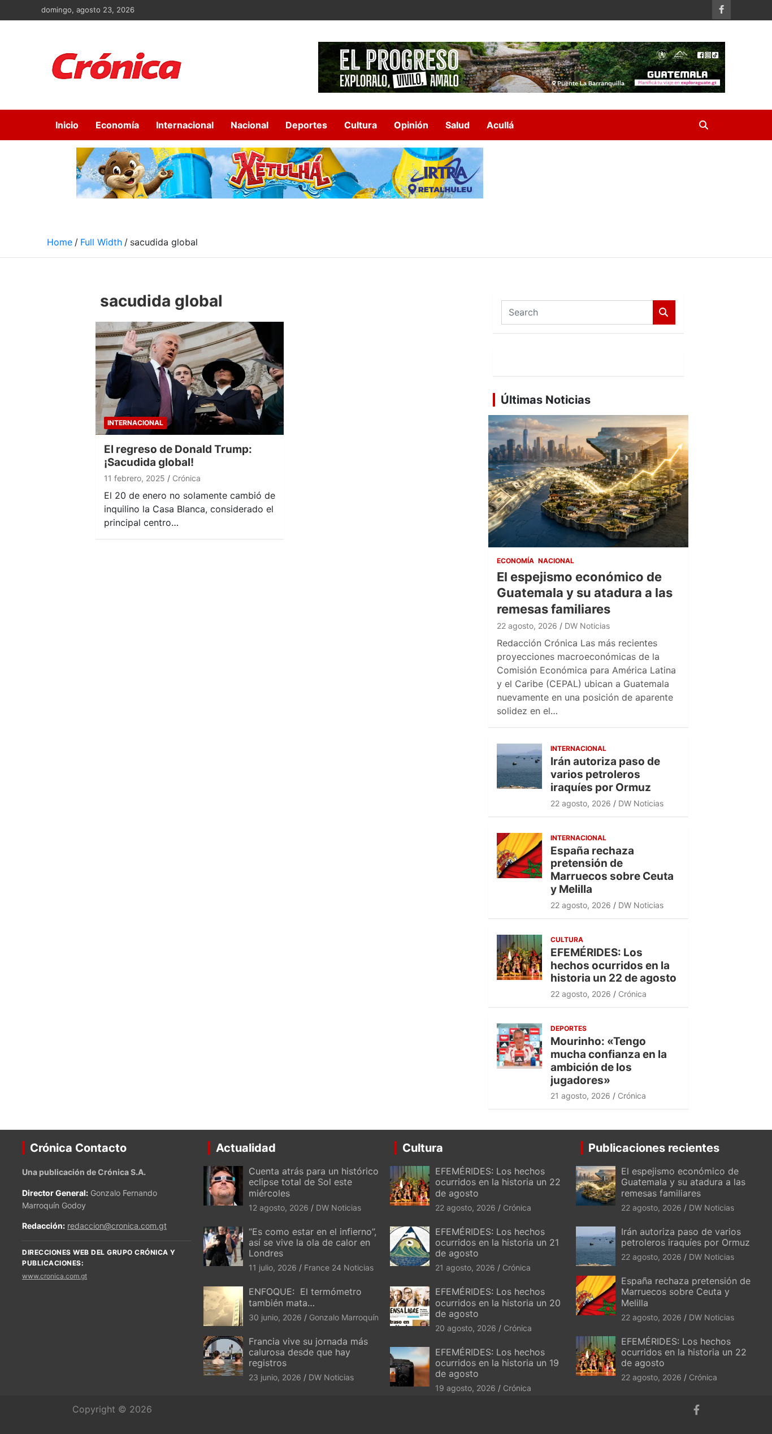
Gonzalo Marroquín (344, 1317)
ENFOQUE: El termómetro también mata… (305, 1297)
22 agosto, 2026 (527, 625)
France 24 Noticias (339, 1267)
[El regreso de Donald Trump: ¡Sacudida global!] (189, 378)
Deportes (306, 125)
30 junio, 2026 (275, 1317)
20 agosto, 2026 (465, 1328)
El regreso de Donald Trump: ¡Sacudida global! (178, 456)
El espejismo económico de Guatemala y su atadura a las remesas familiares (585, 592)
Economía (117, 125)
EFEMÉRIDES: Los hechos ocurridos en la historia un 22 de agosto (613, 965)
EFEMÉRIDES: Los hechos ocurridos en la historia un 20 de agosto (498, 1302)
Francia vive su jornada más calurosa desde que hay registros (308, 1352)
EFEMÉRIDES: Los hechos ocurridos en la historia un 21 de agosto (497, 1242)
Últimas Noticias (546, 400)
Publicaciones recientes (653, 1148)
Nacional (249, 125)
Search (664, 312)
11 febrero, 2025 (134, 478)
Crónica (186, 478)
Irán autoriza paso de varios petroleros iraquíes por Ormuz (605, 774)
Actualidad (246, 1148)
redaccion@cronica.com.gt (117, 1225)
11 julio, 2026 (273, 1267)
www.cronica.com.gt (54, 1276)
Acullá (500, 125)
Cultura (360, 125)
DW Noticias (587, 625)
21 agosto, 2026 (580, 1095)
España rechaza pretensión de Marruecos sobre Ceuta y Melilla (612, 870)
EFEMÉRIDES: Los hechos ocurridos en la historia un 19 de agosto (497, 1362)
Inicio (67, 125)
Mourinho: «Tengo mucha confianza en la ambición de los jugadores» (608, 1060)
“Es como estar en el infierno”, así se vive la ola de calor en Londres (312, 1242)
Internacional (185, 125)
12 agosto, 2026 (279, 1207)
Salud (457, 125)
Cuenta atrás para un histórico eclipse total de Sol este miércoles (314, 1181)
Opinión (411, 125)
